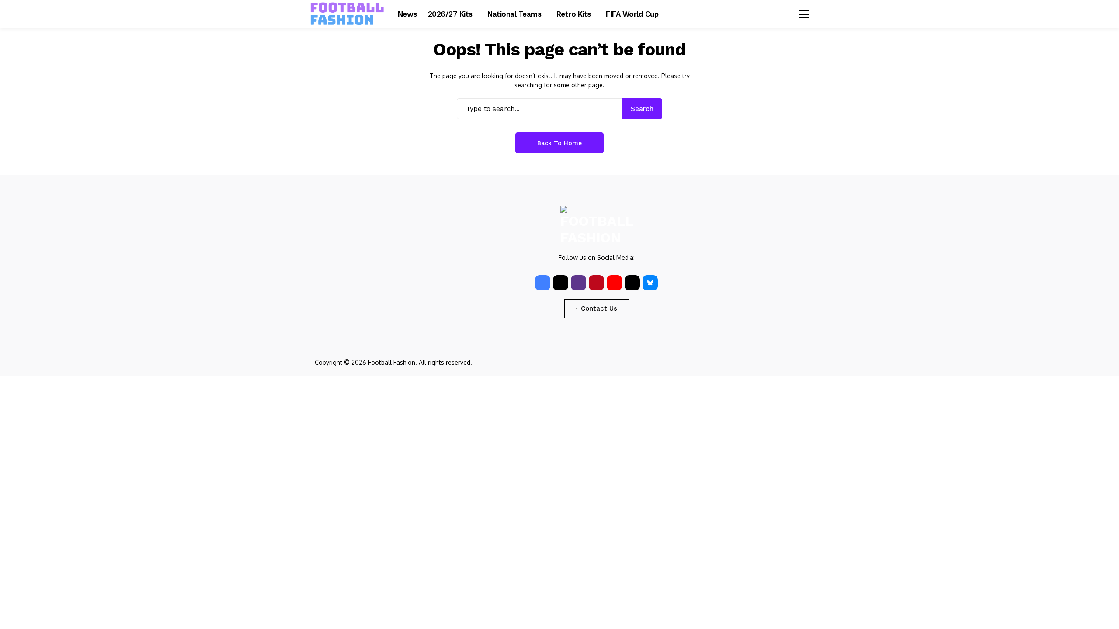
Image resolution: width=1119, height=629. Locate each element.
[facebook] (542, 282)
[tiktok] (632, 282)
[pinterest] (596, 282)
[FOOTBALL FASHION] (347, 14)
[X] (560, 282)
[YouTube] (614, 282)
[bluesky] (650, 282)
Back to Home (559, 142)
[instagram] (578, 282)
